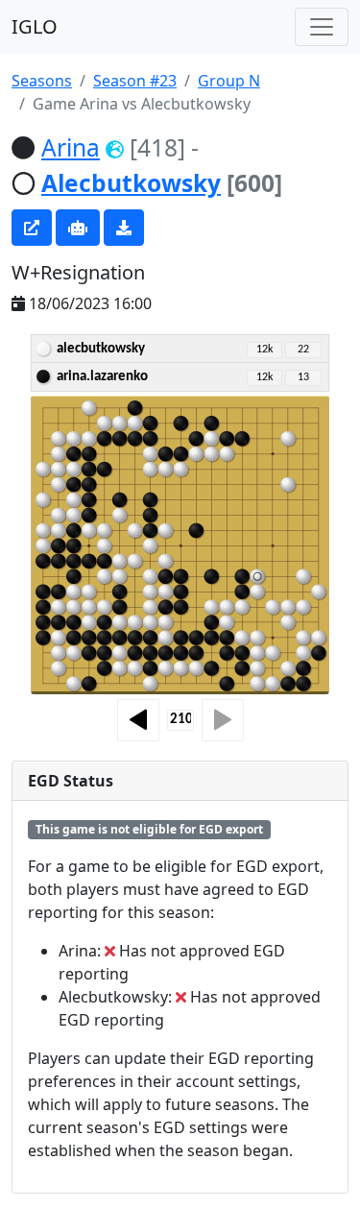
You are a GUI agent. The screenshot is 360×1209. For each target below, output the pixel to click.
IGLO (35, 26)
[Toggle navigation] (321, 27)
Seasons (42, 80)
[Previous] (138, 720)
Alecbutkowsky (131, 183)
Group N (229, 80)
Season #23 (135, 80)
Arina (70, 147)
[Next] (223, 720)
